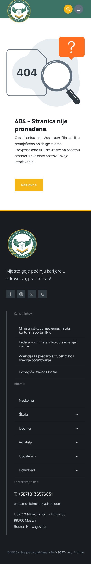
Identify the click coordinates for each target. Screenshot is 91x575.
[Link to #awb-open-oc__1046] (68, 9)
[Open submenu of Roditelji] (77, 442)
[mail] (32, 294)
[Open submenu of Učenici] (77, 428)
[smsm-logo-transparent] (22, 230)
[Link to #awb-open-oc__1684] (78, 9)
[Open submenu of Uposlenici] (77, 456)
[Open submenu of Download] (77, 470)
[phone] (42, 294)
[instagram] (21, 294)
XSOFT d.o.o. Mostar (69, 552)
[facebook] (10, 294)
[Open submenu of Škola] (77, 414)
